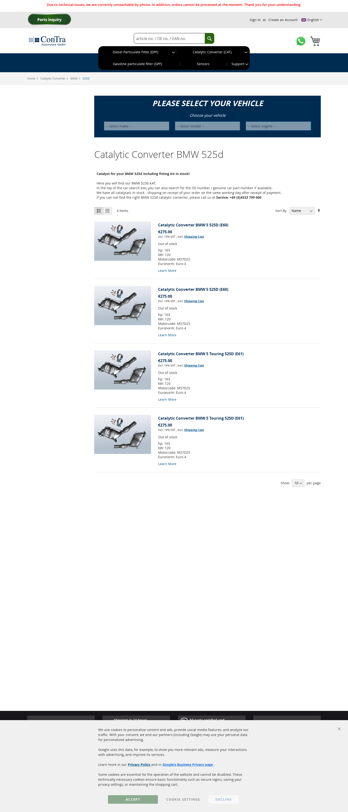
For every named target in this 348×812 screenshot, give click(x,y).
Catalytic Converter (53, 78)
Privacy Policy (139, 764)
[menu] (174, 58)
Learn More (167, 270)
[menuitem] (137, 52)
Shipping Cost (194, 237)
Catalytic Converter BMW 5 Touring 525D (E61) (201, 353)
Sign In (255, 20)
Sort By (280, 210)
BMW (74, 78)
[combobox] (174, 38)
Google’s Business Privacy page (188, 764)
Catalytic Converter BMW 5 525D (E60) (193, 225)
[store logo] (47, 40)
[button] (311, 19)
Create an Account (283, 20)
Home (31, 78)
